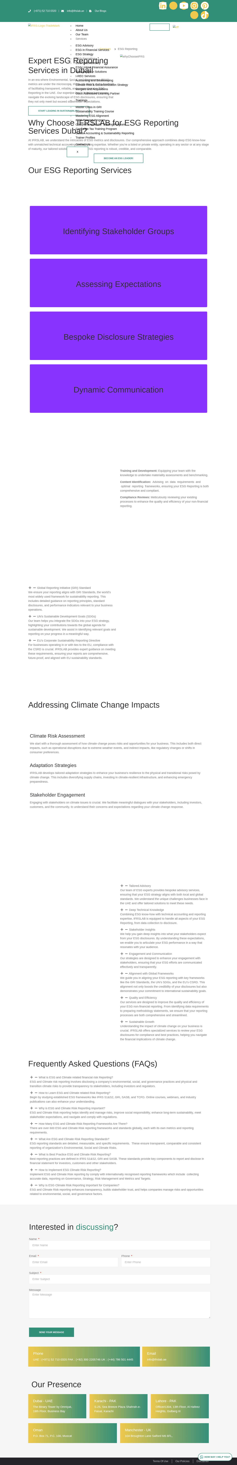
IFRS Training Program (90, 120)
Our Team (82, 34)
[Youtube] (184, 6)
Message (35, 1289)
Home (79, 25)
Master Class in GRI (89, 107)
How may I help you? (217, 1457)
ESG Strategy (84, 54)
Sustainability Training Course (95, 111)
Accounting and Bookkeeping (94, 80)
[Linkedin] (163, 6)
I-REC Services (85, 76)
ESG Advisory (85, 45)
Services (81, 38)
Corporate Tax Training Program (96, 128)
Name (33, 1239)
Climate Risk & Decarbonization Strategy (102, 84)
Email (33, 1256)
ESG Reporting (85, 58)
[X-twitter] (194, 15)
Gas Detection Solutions (91, 71)
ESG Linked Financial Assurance (97, 67)
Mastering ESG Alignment (92, 115)
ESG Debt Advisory (88, 63)
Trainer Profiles (85, 137)
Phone (126, 1256)
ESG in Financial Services (92, 50)
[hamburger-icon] (160, 27)
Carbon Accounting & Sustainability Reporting (105, 133)
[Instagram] (194, 6)
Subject (34, 1273)
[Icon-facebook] (173, 6)
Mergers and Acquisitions (92, 89)
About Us (82, 30)
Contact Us (83, 144)
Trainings (81, 100)
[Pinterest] (205, 6)
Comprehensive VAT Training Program (100, 124)
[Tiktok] (205, 15)
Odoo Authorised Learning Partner (98, 93)
